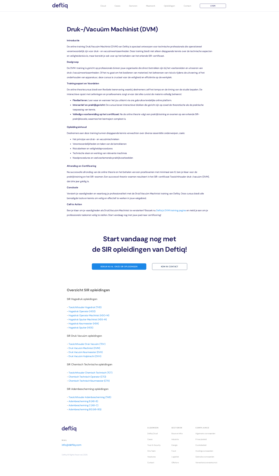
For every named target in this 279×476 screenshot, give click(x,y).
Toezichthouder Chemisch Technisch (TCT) (90, 372)
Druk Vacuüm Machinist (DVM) (84, 348)
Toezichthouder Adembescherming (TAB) (90, 397)
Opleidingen (169, 6)
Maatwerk (150, 6)
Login (212, 6)
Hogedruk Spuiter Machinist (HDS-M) (88, 319)
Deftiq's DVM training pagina (171, 210)
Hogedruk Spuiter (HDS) (81, 327)
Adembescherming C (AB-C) (83, 405)
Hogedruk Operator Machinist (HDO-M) (89, 315)
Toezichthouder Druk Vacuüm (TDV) (87, 344)
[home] (60, 6)
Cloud (103, 6)
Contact (187, 6)
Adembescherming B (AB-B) (83, 401)
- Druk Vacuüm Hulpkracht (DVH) (84, 356)
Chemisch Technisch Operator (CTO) (87, 376)
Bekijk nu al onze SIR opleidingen (119, 266)
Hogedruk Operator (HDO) (82, 311)
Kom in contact (169, 266)
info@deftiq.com (71, 445)
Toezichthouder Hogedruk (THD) (85, 307)
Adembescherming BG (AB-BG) (85, 409)
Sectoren (133, 6)
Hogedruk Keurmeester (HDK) (84, 323)
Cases (117, 6)
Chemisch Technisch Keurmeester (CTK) (89, 380)
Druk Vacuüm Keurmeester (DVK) (86, 352)
